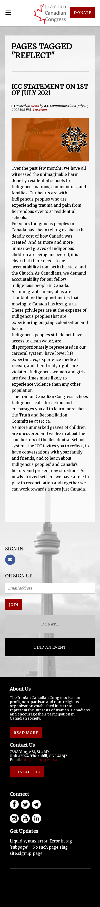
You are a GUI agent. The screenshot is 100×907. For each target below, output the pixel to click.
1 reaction (40, 110)
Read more (26, 732)
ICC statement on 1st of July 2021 (50, 90)
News (35, 106)
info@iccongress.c (38, 759)
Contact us (27, 772)
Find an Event (50, 647)
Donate (50, 624)
